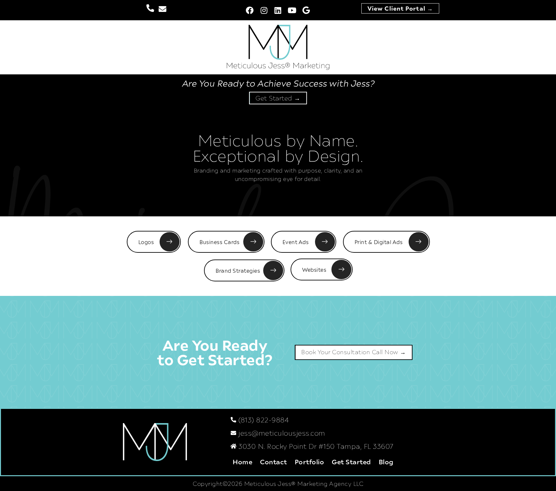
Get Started (351, 462)
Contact (273, 462)
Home (242, 462)
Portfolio (309, 462)
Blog (386, 462)
